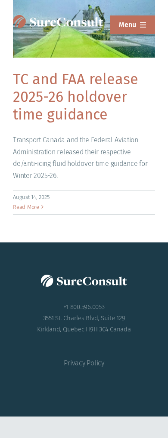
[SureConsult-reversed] (58, 18)
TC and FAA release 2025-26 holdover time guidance (75, 96)
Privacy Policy (84, 363)
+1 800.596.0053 (83, 307)
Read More (26, 207)
